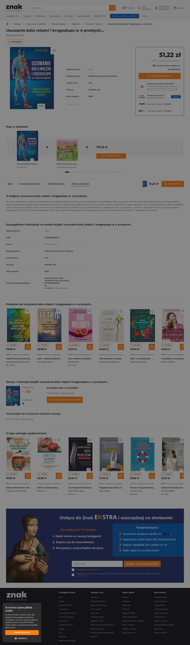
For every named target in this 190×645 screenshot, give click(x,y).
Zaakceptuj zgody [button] (22, 632)
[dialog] (22, 622)
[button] (22, 638)
